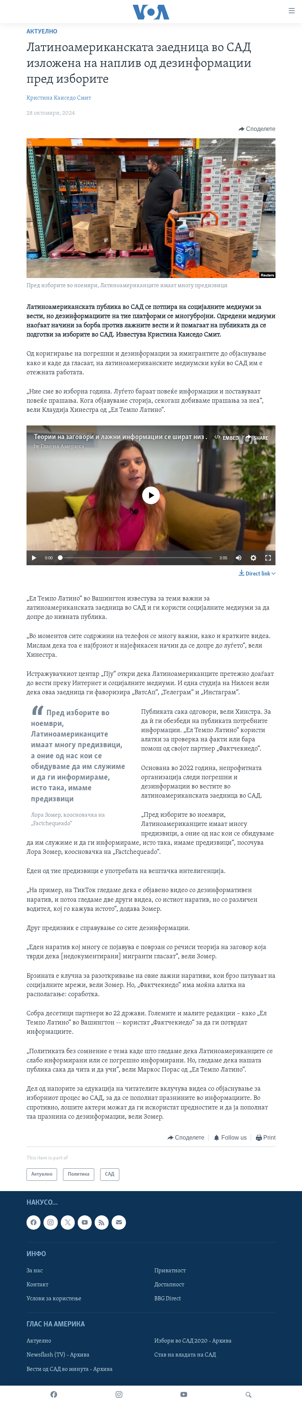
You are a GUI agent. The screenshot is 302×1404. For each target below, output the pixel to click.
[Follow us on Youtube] (85, 1223)
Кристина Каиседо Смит (59, 98)
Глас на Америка (62, 447)
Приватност (170, 1271)
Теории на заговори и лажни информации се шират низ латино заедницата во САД (160, 437)
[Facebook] (53, 1395)
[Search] (249, 1395)
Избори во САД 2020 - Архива (193, 1341)
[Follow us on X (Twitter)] (68, 1223)
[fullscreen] (268, 557)
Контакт (37, 1285)
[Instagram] (119, 1395)
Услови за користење (54, 1299)
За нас (35, 1271)
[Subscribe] (119, 1223)
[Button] (257, 129)
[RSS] (102, 1223)
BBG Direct (167, 1299)
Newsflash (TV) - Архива (58, 1355)
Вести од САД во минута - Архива (70, 1369)
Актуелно (42, 32)
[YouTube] (183, 1395)
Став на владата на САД (185, 1355)
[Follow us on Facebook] (34, 1223)
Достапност (169, 1285)
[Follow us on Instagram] (50, 1223)
